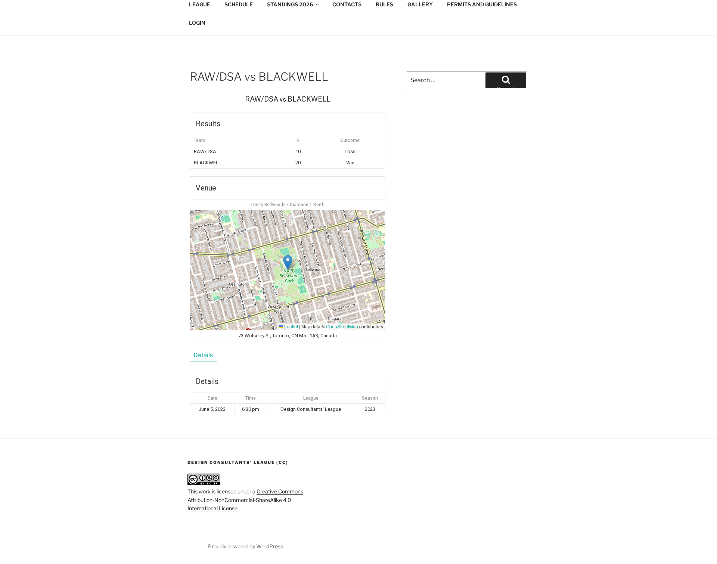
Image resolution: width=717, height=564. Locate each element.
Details (203, 355)
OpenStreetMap (342, 326)
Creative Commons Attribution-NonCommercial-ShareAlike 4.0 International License (245, 499)
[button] (287, 262)
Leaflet (290, 326)
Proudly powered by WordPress (245, 546)
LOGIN (197, 22)
